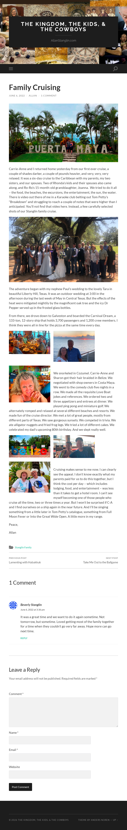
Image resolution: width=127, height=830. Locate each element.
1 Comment (49, 95)
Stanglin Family (23, 547)
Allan (33, 95)
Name (13, 732)
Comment (16, 694)
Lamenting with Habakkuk (25, 560)
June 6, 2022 (17, 95)
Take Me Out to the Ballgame (100, 560)
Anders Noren (100, 820)
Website (14, 767)
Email (13, 750)
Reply (24, 638)
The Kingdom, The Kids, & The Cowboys (63, 26)
